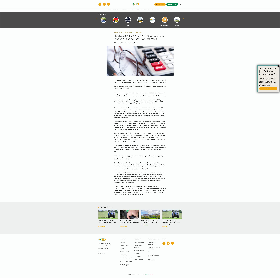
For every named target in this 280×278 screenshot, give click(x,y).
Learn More (268, 88)
